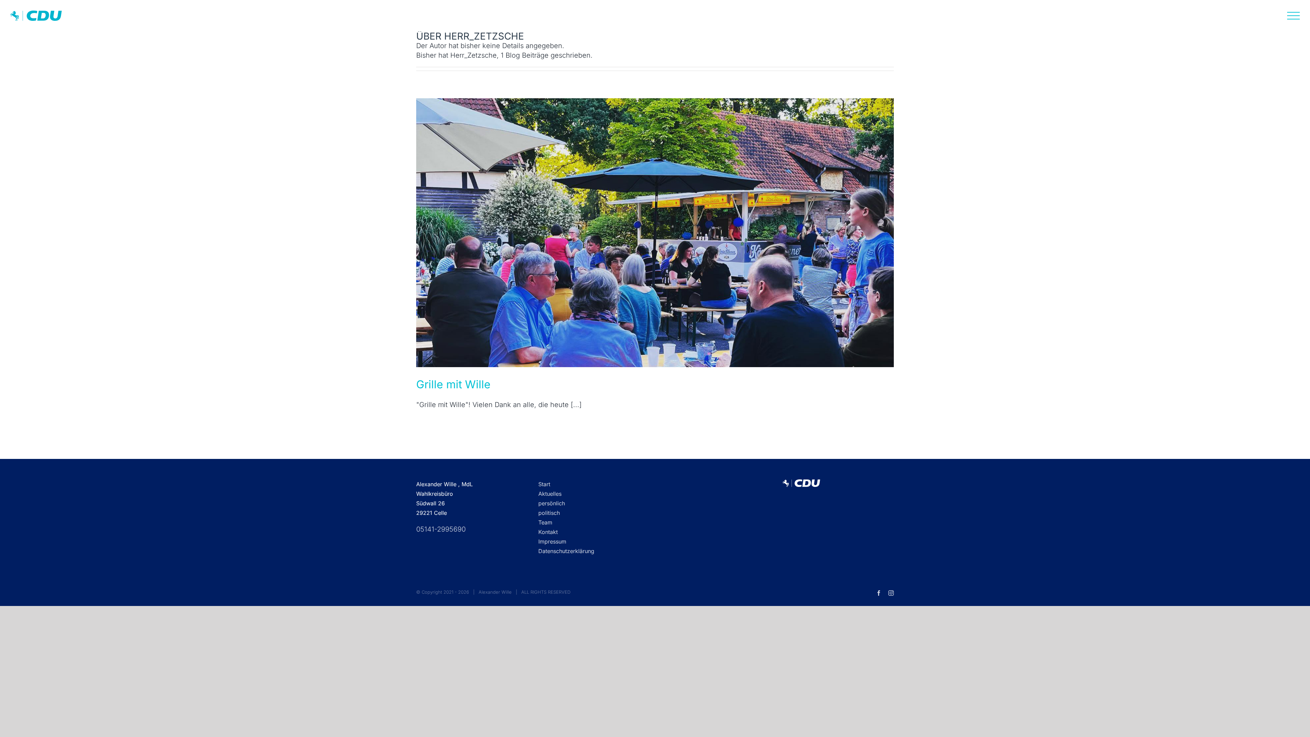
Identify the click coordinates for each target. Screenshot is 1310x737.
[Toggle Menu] (1294, 16)
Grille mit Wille (453, 384)
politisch (549, 512)
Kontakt (548, 532)
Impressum (552, 541)
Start (544, 484)
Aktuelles (550, 493)
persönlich (551, 503)
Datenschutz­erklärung (566, 551)
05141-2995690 (441, 529)
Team (545, 522)
